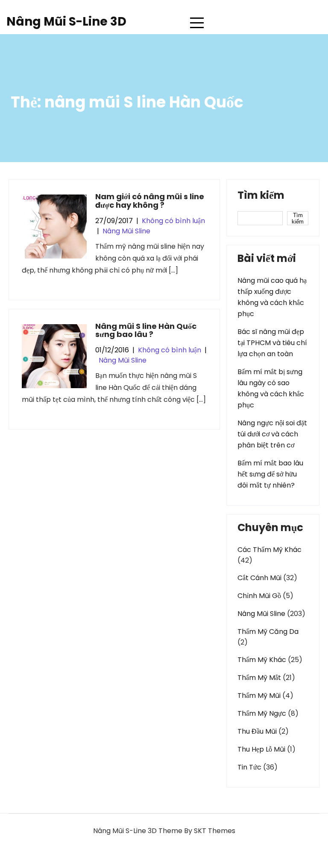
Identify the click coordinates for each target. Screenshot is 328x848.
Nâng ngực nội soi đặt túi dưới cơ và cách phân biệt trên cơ (272, 434)
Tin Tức (249, 767)
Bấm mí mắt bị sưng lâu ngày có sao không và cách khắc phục (270, 388)
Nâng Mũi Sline (126, 231)
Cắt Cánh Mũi (259, 578)
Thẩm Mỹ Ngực (261, 713)
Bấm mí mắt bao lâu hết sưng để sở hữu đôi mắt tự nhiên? (270, 474)
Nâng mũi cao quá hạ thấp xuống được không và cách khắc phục (272, 297)
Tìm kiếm (260, 196)
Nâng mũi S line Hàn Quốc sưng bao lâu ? (145, 330)
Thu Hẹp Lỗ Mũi (261, 749)
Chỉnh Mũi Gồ (259, 596)
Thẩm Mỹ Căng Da (268, 631)
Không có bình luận (173, 221)
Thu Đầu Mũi (257, 731)
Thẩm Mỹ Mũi (259, 695)
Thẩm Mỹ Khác (261, 660)
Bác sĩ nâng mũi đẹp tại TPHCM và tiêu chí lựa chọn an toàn (272, 343)
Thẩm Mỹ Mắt (259, 677)
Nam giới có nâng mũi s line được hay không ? (149, 200)
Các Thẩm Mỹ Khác (269, 550)
